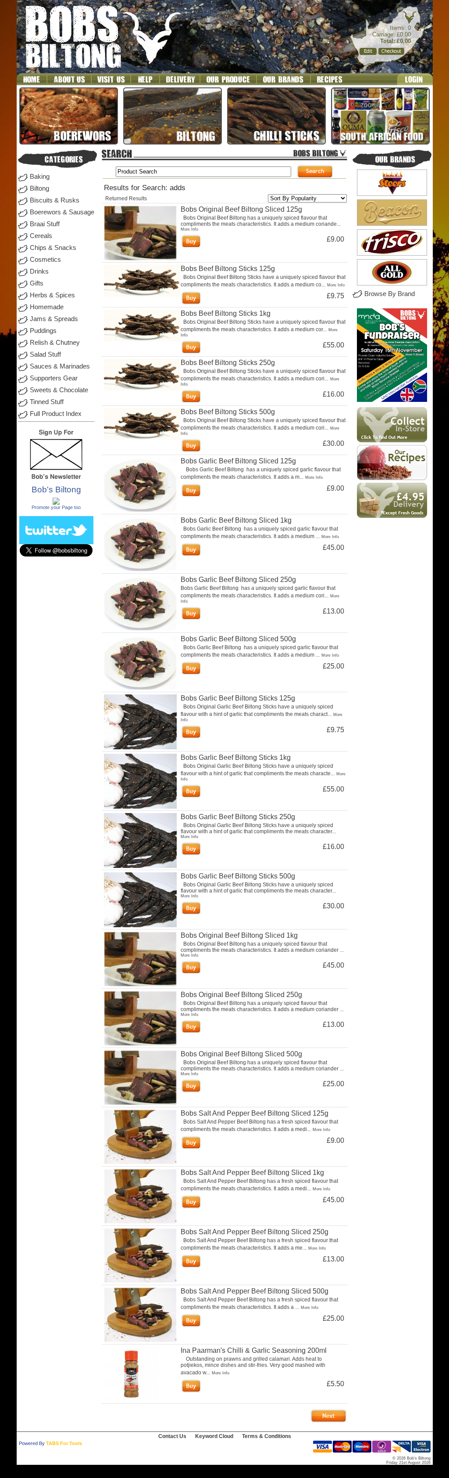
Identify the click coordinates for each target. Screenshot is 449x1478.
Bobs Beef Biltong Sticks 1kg (226, 313)
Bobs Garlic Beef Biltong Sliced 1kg (236, 520)
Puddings (43, 330)
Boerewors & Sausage (62, 212)
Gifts (36, 283)
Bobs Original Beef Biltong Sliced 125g (241, 209)
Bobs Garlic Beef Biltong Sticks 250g (238, 816)
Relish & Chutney (55, 342)
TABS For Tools (64, 1443)
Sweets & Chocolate (59, 390)
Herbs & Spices (52, 295)
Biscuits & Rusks (54, 200)
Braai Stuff (45, 224)
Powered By (32, 1443)
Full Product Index (56, 413)
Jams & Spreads (54, 318)
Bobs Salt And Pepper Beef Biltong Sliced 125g (254, 1113)
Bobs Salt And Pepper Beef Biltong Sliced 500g (254, 1291)
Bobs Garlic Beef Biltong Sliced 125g (238, 461)
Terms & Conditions (266, 1436)
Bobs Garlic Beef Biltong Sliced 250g (238, 579)
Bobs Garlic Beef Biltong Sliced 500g (238, 639)
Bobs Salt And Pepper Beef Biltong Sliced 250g (254, 1232)
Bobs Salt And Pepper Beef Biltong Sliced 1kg (252, 1172)
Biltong (39, 188)
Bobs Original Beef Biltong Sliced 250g (241, 994)
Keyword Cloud (214, 1436)
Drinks (39, 271)
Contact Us (172, 1436)
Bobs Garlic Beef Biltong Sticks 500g (238, 876)
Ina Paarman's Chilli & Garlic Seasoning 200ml (254, 1350)
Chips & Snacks (53, 247)
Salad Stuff (45, 354)
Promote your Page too (56, 507)
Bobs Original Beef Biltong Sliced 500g (241, 1054)
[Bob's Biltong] (56, 503)
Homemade (47, 307)
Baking (40, 176)
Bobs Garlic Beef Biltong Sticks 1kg (236, 757)
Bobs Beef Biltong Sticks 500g (228, 412)
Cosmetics (45, 259)
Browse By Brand (389, 293)
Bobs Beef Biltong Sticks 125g (228, 268)
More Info (189, 229)
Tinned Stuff (47, 401)
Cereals (41, 235)
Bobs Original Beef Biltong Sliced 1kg (239, 935)
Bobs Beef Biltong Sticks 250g (228, 362)
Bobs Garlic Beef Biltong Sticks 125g (238, 698)
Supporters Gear (54, 378)
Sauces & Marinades (60, 366)
